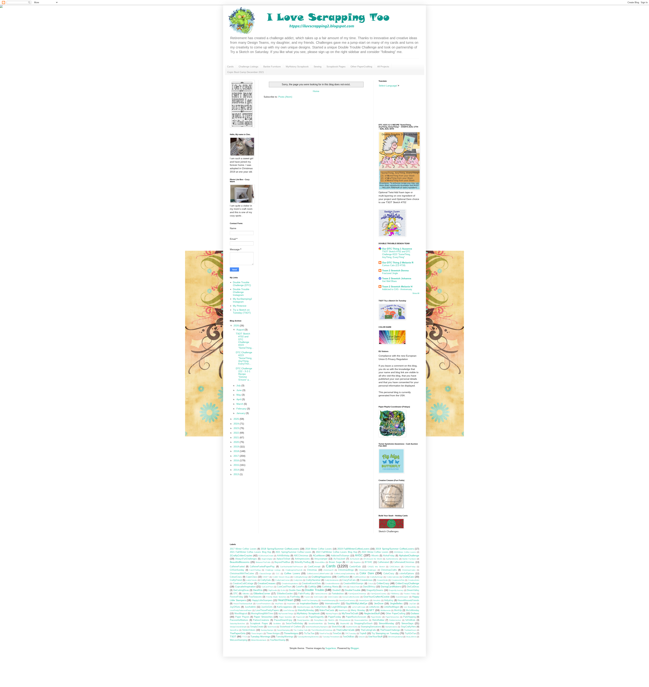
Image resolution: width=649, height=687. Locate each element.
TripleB (362, 633)
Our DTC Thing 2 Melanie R (397, 262)
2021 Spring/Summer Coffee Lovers (293, 552)
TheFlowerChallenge (390, 630)
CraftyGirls (297, 580)
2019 (237, 446)
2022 (237, 432)
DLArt (283, 590)
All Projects (383, 66)
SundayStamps (267, 630)
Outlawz (415, 613)
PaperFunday (334, 617)
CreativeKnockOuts (311, 583)
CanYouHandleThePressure (291, 567)
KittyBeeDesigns (303, 607)
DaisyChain (354, 587)
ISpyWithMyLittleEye (356, 603)
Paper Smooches (263, 616)
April (239, 399)
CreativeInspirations (290, 583)
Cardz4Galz (355, 566)
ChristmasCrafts (389, 570)
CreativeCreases (266, 583)
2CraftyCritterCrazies (241, 555)
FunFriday (295, 597)
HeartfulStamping (328, 600)
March (240, 404)
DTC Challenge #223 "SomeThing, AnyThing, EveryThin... (244, 358)
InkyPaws (279, 604)
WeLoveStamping (238, 640)
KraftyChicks (320, 607)
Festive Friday (410, 594)
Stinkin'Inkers (248, 630)
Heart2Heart (285, 600)
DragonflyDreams (374, 590)
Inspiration (291, 604)
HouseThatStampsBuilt (242, 604)
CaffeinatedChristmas (403, 562)
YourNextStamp (277, 640)
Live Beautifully (410, 607)
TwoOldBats (349, 637)
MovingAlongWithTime (262, 613)
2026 (237, 325)
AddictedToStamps (340, 555)
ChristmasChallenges (367, 570)
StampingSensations (371, 627)
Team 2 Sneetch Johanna (396, 278)
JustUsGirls (267, 607)
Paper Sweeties (285, 617)
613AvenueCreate (265, 556)
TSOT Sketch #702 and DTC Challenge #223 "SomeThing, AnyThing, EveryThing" (396, 254)
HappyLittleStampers (262, 600)
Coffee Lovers (292, 573)
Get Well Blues (389, 281)
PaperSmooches (392, 617)
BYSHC (368, 562)
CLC (278, 574)
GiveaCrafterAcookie (350, 597)
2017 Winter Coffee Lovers (243, 549)
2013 (237, 474)
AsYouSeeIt (354, 559)
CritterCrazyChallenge (407, 583)
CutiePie (300, 587)
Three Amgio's (257, 633)
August (240, 329)
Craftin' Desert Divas (281, 577)
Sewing (317, 66)
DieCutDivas (413, 587)
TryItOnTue (410, 633)
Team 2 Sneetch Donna (395, 270)
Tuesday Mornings (260, 636)
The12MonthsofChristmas (321, 630)
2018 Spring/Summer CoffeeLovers (280, 548)
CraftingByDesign (300, 577)
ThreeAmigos (291, 633)
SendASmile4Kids (315, 624)
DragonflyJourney (396, 590)
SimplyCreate (256, 627)
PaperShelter (376, 617)
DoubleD (336, 590)
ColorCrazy (388, 573)
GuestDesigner (402, 597)
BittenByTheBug (303, 562)
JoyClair (412, 604)
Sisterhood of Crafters (290, 627)
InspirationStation (309, 603)
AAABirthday (283, 555)
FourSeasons (255, 597)
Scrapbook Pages (336, 66)
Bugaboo (357, 562)
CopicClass (251, 577)
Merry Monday (358, 610)
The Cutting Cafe (300, 630)
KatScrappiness (285, 607)
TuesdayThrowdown (330, 637)
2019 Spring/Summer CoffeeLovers (395, 548)
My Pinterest (239, 305)
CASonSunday (237, 570)
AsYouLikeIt (339, 559)
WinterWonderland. (259, 640)
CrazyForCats (349, 580)
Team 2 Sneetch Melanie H (397, 286)
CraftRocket (343, 577)
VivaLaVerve (411, 637)
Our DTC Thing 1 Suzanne (397, 248)
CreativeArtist (413, 580)
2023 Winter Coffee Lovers (375, 552)
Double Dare (295, 590)
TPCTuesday (350, 633)
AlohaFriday (389, 555)
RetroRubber (378, 620)
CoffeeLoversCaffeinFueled (318, 574)
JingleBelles (396, 603)
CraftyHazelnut (313, 580)
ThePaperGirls (237, 633)
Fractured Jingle (390, 273)
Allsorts (375, 555)
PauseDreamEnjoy (283, 620)
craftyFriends (251, 580)
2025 (237, 419)
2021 (237, 437)
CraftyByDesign (376, 577)
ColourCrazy (236, 577)
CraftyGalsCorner (282, 580)
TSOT (233, 636)
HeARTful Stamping (310, 600)
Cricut (370, 583)
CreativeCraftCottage (243, 583)
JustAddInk (250, 607)
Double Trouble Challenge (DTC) (242, 284)
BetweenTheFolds (263, 562)
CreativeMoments (332, 583)
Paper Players (242, 617)
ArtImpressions (302, 559)
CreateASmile (382, 580)
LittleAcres (374, 607)
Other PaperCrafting (361, 66)
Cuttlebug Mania (330, 587)
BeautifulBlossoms (239, 562)
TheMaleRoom (410, 630)
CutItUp (312, 586)
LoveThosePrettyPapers (267, 610)
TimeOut (337, 633)
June (239, 390)
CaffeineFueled (237, 566)
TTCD (244, 637)
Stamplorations (391, 627)
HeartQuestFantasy (347, 600)
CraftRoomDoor (359, 577)
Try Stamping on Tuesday (385, 633)
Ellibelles (246, 594)
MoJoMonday (412, 610)
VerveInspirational (395, 637)
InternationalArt (332, 603)
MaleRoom (343, 610)
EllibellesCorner (262, 593)
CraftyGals (265, 580)
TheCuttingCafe (368, 630)
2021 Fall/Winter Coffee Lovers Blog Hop (250, 552)
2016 (237, 460)
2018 (237, 451)
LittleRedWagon (391, 607)
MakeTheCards (326, 610)
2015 (237, 465)
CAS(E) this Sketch (376, 567)
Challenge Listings (248, 66)
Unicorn (361, 637)
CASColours (395, 567)
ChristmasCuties (409, 570)
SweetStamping (283, 630)
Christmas (312, 570)
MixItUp (398, 610)
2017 (237, 456)
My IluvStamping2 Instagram (242, 300)
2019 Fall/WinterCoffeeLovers (353, 548)
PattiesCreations (261, 620)
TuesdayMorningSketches (308, 637)
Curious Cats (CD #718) (393, 265)
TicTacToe (309, 633)
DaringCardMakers (391, 586)
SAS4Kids (410, 620)
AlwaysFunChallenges (246, 559)
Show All (415, 293)
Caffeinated (383, 562)
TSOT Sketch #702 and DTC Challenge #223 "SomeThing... (245, 340)
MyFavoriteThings (285, 614)
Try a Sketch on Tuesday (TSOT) (242, 311)
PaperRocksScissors (356, 617)
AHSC (359, 555)
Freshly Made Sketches (276, 597)
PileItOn (331, 620)
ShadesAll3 (344, 624)
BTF (348, 562)
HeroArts (376, 600)
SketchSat (337, 627)
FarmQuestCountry (378, 594)
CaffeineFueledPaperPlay (262, 566)
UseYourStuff (375, 636)
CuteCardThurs (284, 587)
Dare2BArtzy (369, 587)
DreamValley (413, 590)
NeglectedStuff (372, 613)
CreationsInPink (397, 580)
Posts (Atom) (285, 96)
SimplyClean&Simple (238, 627)
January (241, 413)
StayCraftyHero (408, 627)
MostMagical (240, 613)
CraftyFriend (236, 580)
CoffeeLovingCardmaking (344, 574)
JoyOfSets (235, 607)
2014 (237, 469)
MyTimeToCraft (350, 613)
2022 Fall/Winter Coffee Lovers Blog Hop (336, 552)
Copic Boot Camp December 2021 (245, 72)
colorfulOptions (406, 573)
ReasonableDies (361, 620)
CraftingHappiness (321, 576)
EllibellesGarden (285, 593)
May (239, 394)
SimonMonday (386, 623)
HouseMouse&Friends (408, 600)
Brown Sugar (335, 562)
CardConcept (314, 566)
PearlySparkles (303, 620)
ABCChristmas (301, 555)
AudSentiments (392, 559)
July (238, 385)
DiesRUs (257, 590)
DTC (235, 593)
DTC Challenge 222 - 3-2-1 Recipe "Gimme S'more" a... (244, 374)
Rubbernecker (395, 620)
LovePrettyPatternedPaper (241, 610)
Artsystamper (321, 559)
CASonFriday (410, 567)
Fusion (307, 597)
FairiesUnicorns (321, 594)
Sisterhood (271, 627)
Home (316, 91)
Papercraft (300, 617)
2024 (237, 423)
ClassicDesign (265, 574)
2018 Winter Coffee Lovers (318, 549)
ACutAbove (319, 555)
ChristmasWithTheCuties (242, 573)
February (241, 408)
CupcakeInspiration (245, 586)
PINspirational (344, 620)
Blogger (355, 648)
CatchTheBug (255, 570)
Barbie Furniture (272, 66)
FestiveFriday (236, 597)
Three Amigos (273, 633)
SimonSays (407, 623)
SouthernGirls (351, 627)
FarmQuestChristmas (357, 594)
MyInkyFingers (332, 614)
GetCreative (319, 597)
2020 (237, 442)
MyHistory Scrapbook (297, 66)
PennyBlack (319, 620)
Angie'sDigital (266, 559)
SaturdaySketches (237, 624)
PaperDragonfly (316, 617)
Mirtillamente (385, 610)
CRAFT (265, 577)
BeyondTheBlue (282, 562)
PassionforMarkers (239, 620)
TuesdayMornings (284, 637)
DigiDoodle (272, 590)
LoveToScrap (288, 610)
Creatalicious (366, 580)
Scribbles (277, 624)
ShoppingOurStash (363, 623)
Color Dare (366, 573)
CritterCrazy (383, 583)
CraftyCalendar (393, 577)
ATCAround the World (372, 559)
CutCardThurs (267, 587)
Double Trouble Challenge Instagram (241, 292)
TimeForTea (324, 633)
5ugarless (331, 648)
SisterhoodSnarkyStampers (316, 627)
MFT (371, 610)
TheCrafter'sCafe (345, 630)
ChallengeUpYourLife (294, 570)
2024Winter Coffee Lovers (405, 552)
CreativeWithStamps (353, 583)
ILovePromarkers (263, 604)
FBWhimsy (395, 594)
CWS (344, 587)
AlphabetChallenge (409, 555)
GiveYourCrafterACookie (376, 596)
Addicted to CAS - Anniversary (397, 289)
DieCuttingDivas (241, 590)
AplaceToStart (283, 559)
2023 (237, 428)
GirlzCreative (333, 597)
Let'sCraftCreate (358, 607)
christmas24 (328, 570)
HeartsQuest (364, 600)
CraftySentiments (331, 580)
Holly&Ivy (388, 600)
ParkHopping (409, 617)
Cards (230, 66)
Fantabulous (338, 593)
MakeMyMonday (306, 610)
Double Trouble (314, 590)
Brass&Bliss (320, 562)
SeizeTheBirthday (294, 623)
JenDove (378, 603)
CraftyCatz (408, 576)
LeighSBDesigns (339, 607)
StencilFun (234, 630)
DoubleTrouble (352, 590)
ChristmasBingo (346, 570)
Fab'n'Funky (304, 593)
